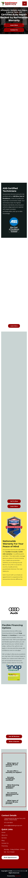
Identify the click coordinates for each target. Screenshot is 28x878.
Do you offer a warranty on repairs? (14, 771)
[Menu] (24, 3)
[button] (25, 20)
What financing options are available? (12, 786)
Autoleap (18, 876)
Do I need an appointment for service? (12, 794)
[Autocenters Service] (9, 4)
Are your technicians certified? (10, 778)
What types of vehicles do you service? (12, 764)
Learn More (14, 25)
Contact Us (14, 30)
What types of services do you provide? (12, 802)
